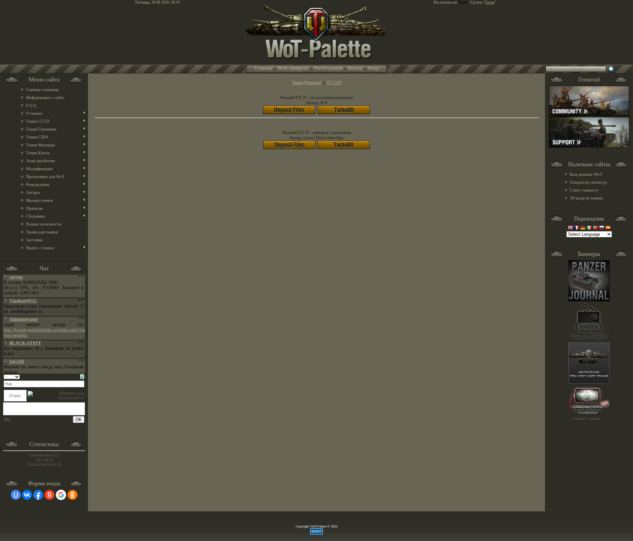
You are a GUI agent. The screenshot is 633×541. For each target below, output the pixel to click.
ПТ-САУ (334, 82)
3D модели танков (586, 197)
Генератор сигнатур (588, 182)
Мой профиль (293, 68)
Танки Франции (306, 82)
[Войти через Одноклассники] (72, 495)
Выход (354, 68)
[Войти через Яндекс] (49, 495)
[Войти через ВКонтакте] (27, 495)
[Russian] (601, 228)
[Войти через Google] (61, 495)
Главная (263, 68)
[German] (583, 228)
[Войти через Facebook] (38, 495)
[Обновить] (82, 376)
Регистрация (328, 68)
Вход (373, 68)
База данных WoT (586, 174)
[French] (576, 228)
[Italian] (589, 228)
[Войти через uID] (16, 495)
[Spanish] (608, 228)
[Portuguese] (595, 228)
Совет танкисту (584, 190)
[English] (570, 228)
